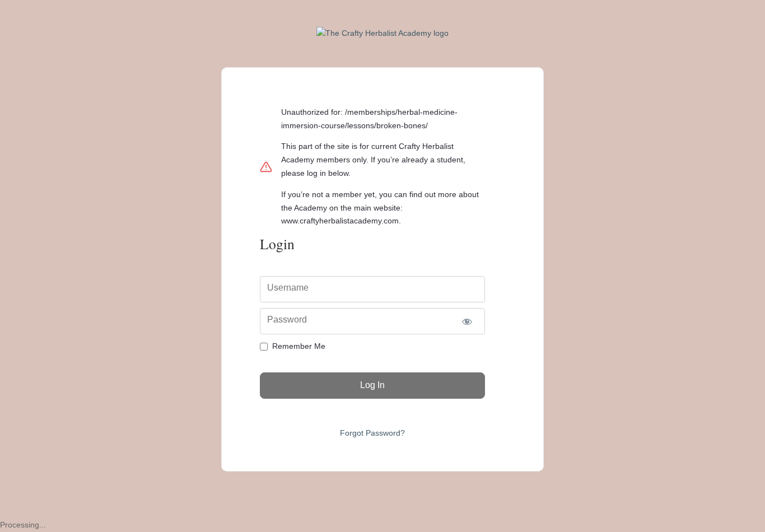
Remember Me (298, 346)
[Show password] (467, 321)
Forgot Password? (372, 432)
